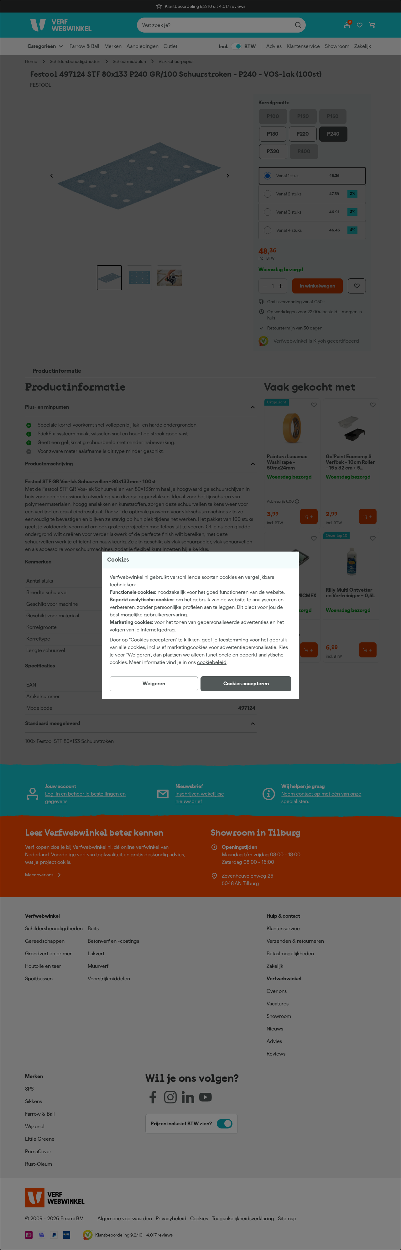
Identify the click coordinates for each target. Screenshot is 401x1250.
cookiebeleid (212, 662)
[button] (245, 683)
